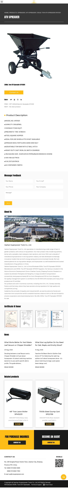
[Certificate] (26, 319)
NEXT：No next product (12, 107)
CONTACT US (17, 442)
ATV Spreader (31, 12)
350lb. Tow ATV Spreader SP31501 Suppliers (30, 269)
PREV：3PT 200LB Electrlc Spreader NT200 (19, 104)
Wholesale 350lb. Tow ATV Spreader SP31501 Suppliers (17, 484)
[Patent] (11, 319)
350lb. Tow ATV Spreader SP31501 (51, 296)
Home (6, 12)
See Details (18, 424)
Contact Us (13, 92)
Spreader (21, 12)
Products (13, 12)
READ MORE (9, 367)
